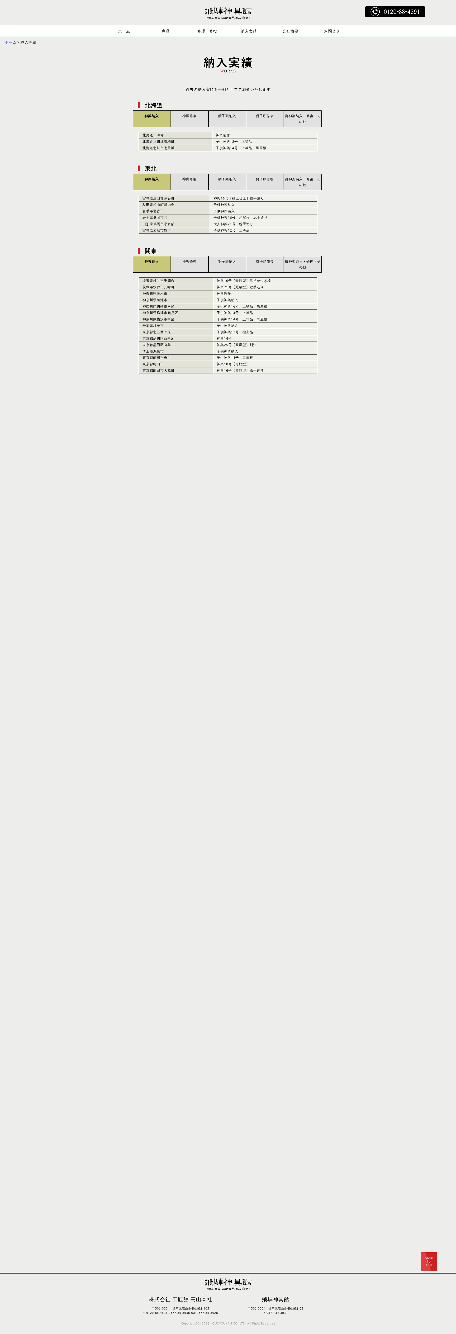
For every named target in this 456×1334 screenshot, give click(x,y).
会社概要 (290, 31)
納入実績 (249, 31)
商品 (166, 31)
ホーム (124, 31)
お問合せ (332, 31)
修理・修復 (207, 31)
